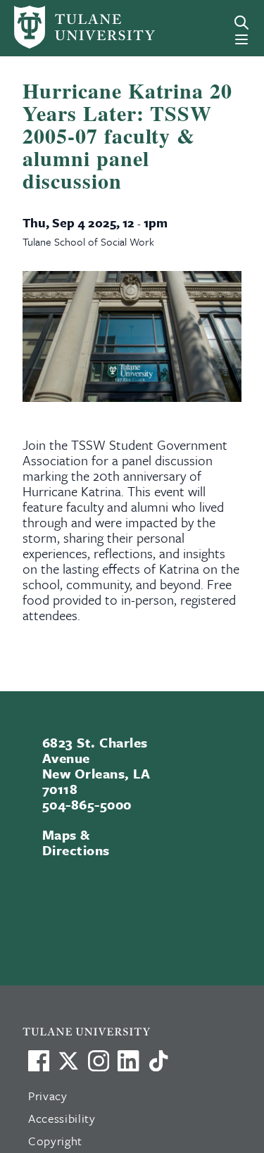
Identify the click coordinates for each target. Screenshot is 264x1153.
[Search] (241, 22)
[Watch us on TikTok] (158, 1060)
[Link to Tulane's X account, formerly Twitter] (68, 1060)
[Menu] (241, 39)
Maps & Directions (76, 842)
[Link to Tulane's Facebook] (98, 1060)
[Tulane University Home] (138, 1031)
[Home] (61, 27)
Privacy (48, 1095)
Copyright (55, 1140)
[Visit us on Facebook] (38, 1060)
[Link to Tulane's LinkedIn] (128, 1060)
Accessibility (62, 1118)
